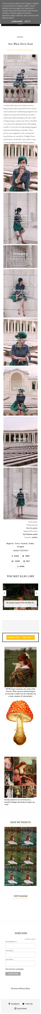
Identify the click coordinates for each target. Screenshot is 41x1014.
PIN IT (28, 561)
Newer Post (15, 637)
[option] (20, 598)
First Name (9, 951)
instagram (22, 1009)
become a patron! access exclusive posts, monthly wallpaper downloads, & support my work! (19, 802)
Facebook (24, 543)
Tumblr (31, 543)
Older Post (27, 637)
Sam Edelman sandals (30, 534)
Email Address (11, 942)
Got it (28, 21)
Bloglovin (9, 543)
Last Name (9, 959)
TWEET (27, 556)
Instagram (20, 547)
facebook (15, 1004)
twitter (29, 1004)
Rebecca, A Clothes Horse (17, 50)
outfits (20, 37)
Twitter (17, 543)
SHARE (16, 556)
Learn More (17, 21)
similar (34, 537)
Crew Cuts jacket (32, 528)
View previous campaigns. (14, 969)
